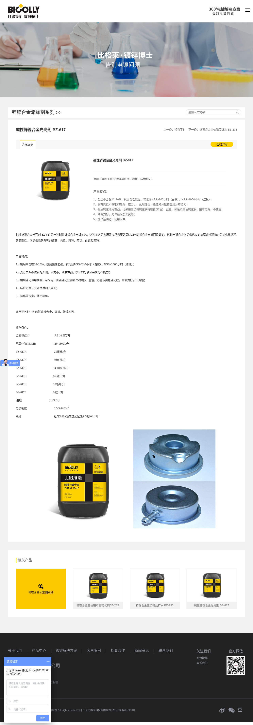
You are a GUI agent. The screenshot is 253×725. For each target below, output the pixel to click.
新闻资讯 (142, 650)
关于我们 (15, 650)
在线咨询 (222, 144)
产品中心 (39, 650)
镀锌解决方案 (66, 650)
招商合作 (118, 650)
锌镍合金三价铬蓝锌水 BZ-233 (218, 129)
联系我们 (166, 650)
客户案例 (94, 650)
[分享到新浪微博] (222, 710)
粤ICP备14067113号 (123, 710)
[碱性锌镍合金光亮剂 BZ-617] (54, 180)
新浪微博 (202, 658)
